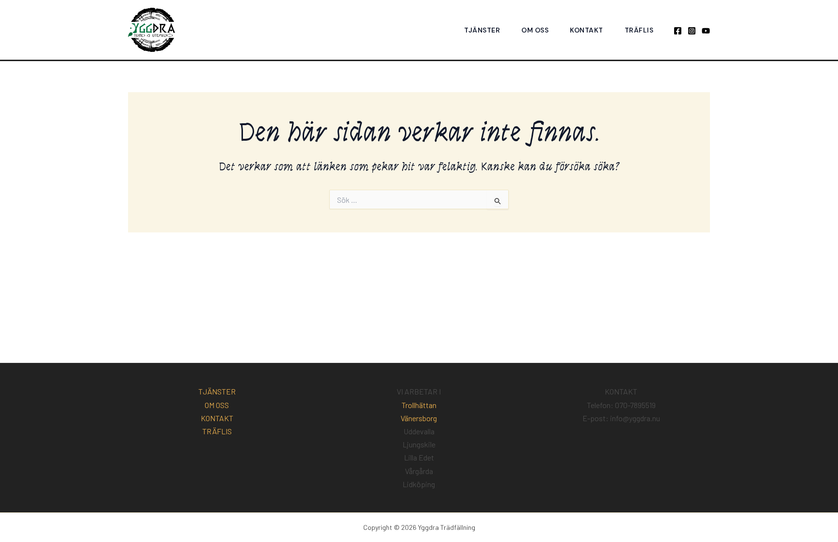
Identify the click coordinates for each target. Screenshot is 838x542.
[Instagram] (692, 31)
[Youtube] (706, 31)
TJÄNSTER (482, 30)
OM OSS (534, 30)
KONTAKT (586, 30)
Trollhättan (419, 405)
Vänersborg (419, 418)
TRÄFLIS (639, 30)
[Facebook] (678, 31)
